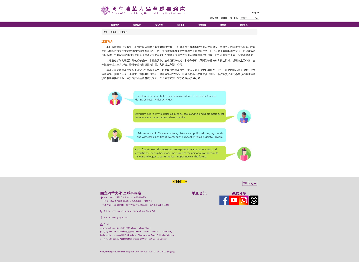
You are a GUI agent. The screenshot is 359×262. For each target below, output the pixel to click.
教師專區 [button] (244, 25)
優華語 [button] (223, 25)
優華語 (114, 32)
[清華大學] (144, 10)
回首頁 (224, 18)
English (255, 12)
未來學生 (159, 25)
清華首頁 (234, 18)
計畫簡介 (123, 32)
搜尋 (256, 18)
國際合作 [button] (137, 25)
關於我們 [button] (115, 25)
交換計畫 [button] (202, 25)
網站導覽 (214, 18)
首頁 (106, 32)
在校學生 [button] (180, 25)
